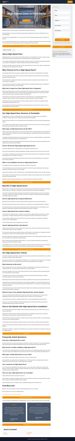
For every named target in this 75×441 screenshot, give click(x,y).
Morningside (11, 394)
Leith (3, 394)
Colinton (16, 394)
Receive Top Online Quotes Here (26, 182)
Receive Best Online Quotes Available (26, 249)
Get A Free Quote (26, 424)
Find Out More (26, 333)
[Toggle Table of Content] (13, 50)
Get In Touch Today (26, 46)
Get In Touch (62, 46)
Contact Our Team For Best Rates (26, 109)
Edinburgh (7, 394)
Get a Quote (25, 20)
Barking (19, 394)
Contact (70, 1)
